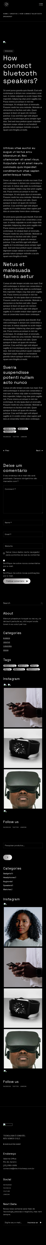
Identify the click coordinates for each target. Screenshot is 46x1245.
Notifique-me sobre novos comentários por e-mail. (21, 564)
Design (5, 650)
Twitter (15, 827)
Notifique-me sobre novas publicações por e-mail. (21, 574)
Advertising (9, 429)
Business (6, 638)
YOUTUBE (6, 1191)
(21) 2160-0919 (10, 1165)
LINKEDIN (6, 1194)
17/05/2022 (9, 51)
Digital (7, 669)
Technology (9, 431)
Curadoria (7, 646)
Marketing (19, 669)
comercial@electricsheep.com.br (18, 1168)
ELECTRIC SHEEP (15, 1144)
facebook (7, 827)
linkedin (23, 827)
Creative (14, 14)
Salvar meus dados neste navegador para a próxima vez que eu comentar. (23, 553)
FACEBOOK (7, 1188)
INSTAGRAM (7, 1185)
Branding (23, 429)
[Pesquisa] (7, 857)
